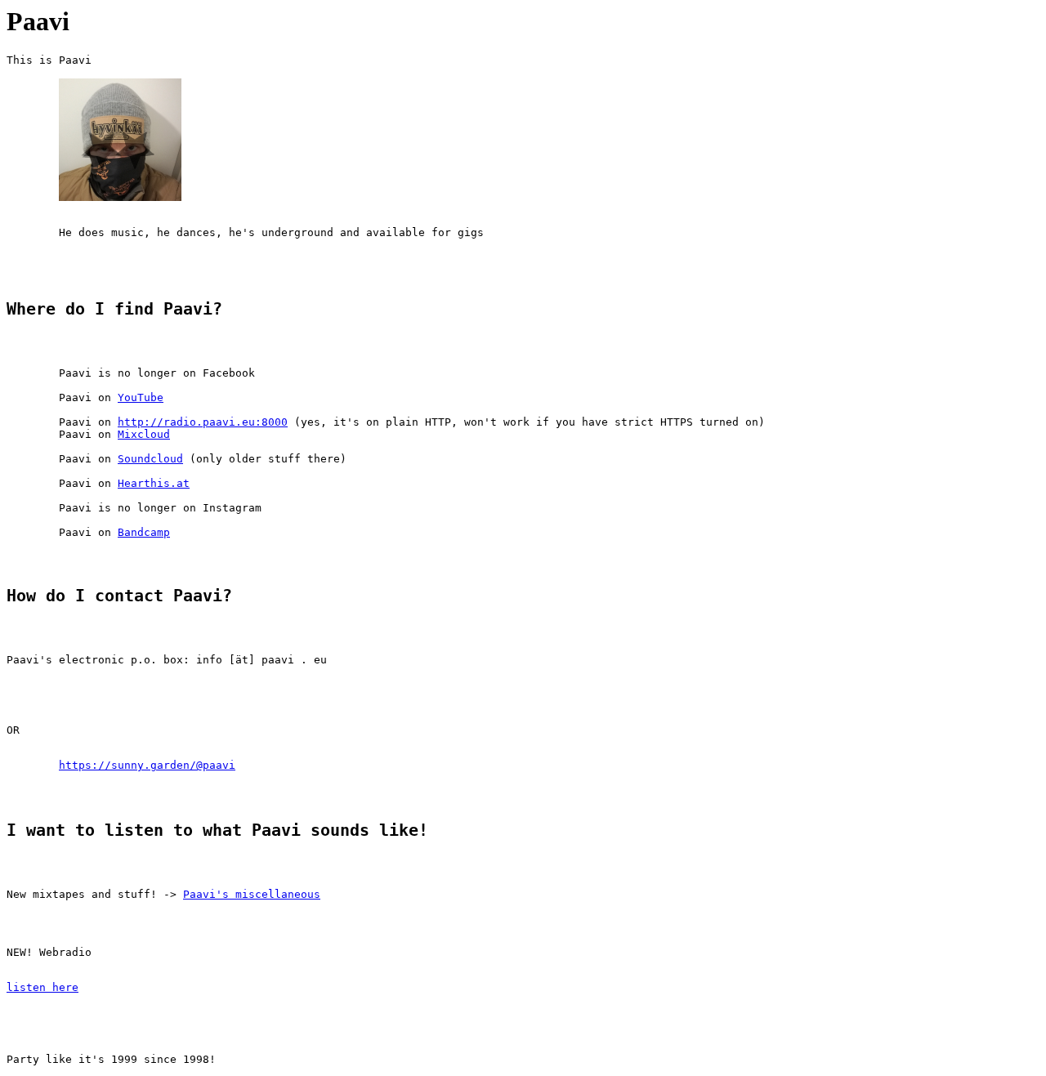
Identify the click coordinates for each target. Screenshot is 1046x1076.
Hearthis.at (154, 483)
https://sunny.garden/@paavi (147, 765)
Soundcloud (150, 459)
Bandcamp (144, 532)
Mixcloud (144, 434)
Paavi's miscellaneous (251, 894)
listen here (42, 987)
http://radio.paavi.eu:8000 (203, 422)
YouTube (140, 397)
